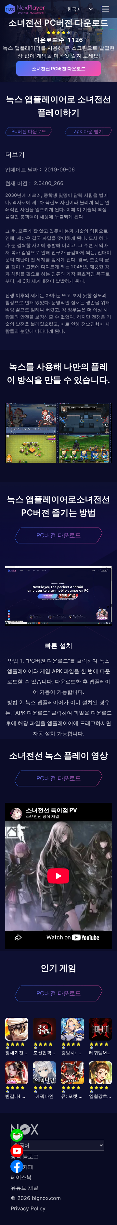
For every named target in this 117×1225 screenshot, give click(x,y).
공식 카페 (22, 1167)
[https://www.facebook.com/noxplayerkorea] (16, 1166)
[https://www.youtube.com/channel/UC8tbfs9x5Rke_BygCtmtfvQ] (16, 1150)
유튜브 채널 (24, 1187)
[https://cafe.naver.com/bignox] (16, 1135)
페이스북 (21, 1177)
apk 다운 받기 (88, 131)
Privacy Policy (28, 1208)
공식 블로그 (24, 1156)
